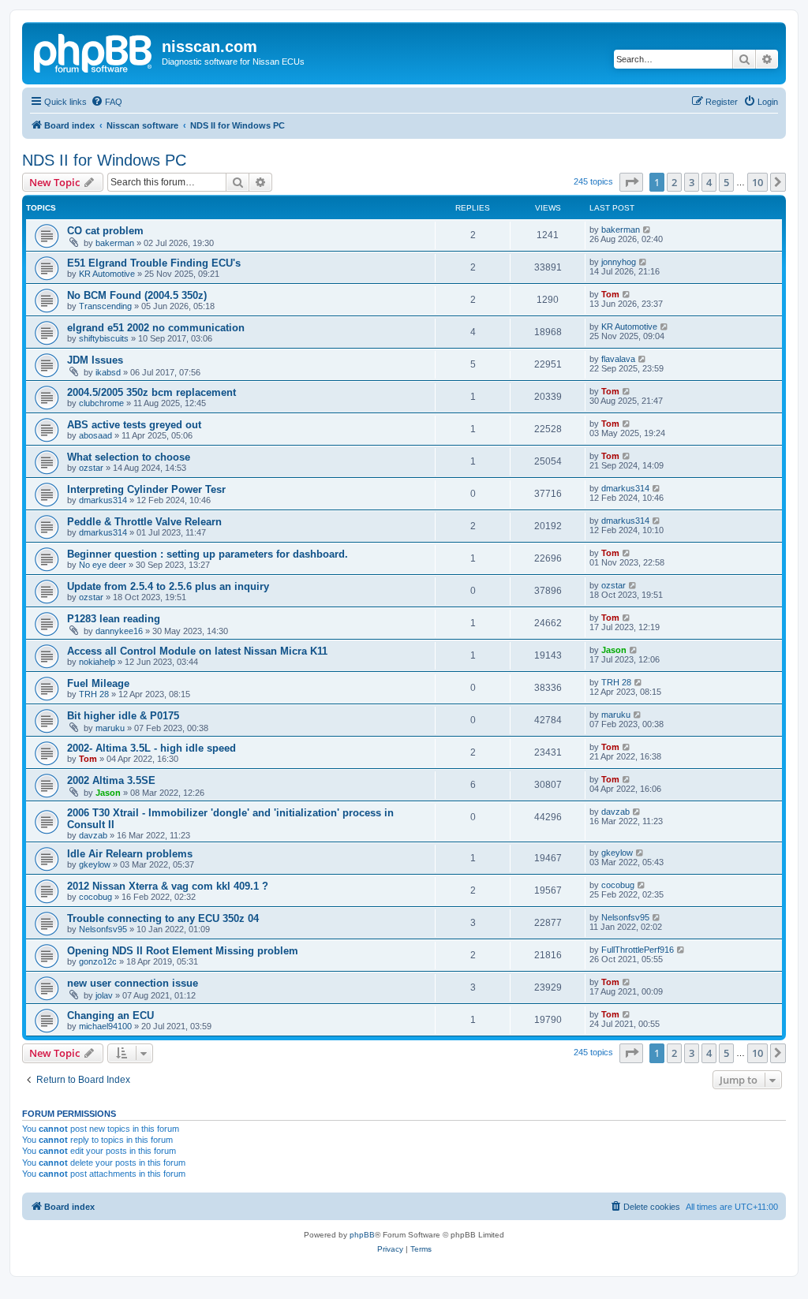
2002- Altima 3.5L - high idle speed (151, 748)
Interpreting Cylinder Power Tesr (146, 489)
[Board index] (94, 51)
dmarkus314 (103, 500)
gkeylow (94, 864)
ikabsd (108, 372)
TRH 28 (94, 694)
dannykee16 (119, 631)
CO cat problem (105, 231)
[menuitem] (106, 101)
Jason (614, 650)
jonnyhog (618, 262)
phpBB (362, 1234)
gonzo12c (98, 961)
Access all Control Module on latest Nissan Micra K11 (197, 651)
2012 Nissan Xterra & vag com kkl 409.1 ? (167, 886)
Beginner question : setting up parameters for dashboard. (207, 554)
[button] (631, 182)
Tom (610, 294)
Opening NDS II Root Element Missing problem (182, 951)
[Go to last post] (647, 229)
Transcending (105, 306)
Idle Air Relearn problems (130, 854)
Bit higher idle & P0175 (123, 716)
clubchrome (101, 403)
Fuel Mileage (98, 683)
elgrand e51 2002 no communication (156, 328)
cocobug (95, 896)
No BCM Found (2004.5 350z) (137, 295)
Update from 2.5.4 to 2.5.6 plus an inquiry (168, 586)
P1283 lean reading (113, 619)
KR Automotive (107, 273)
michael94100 (105, 1026)
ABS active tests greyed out (134, 425)
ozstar (91, 467)
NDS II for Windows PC (104, 160)
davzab (93, 835)
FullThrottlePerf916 (637, 949)
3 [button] (691, 182)
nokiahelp (97, 661)
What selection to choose (128, 457)
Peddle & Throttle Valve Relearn (144, 522)
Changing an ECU (110, 1015)
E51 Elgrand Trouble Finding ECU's (154, 263)
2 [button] (674, 182)
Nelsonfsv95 (103, 929)
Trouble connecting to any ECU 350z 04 (163, 918)
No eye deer (102, 564)
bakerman (114, 243)
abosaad (95, 435)
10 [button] (757, 182)
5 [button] (726, 182)
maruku (110, 728)
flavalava (618, 359)
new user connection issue (132, 983)
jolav (104, 995)
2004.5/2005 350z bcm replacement (151, 392)
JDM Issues (95, 360)
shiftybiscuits (104, 338)
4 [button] (709, 182)
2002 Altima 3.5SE (111, 780)
